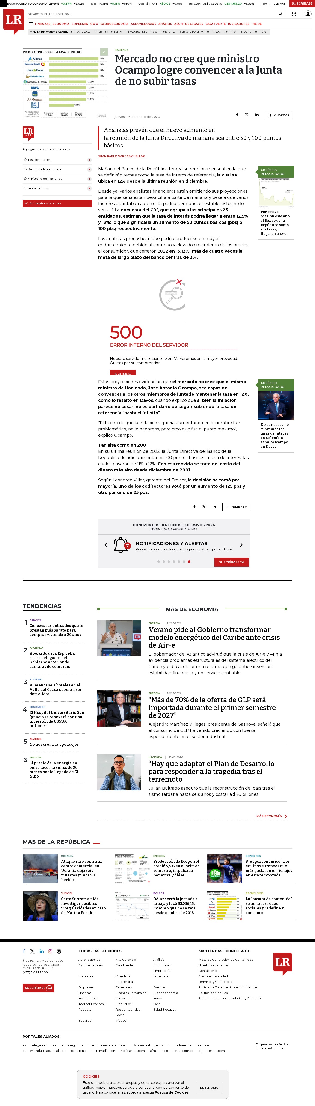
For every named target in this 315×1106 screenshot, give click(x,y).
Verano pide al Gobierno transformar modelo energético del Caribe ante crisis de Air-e (214, 638)
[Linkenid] (43, 952)
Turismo (36, 679)
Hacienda (36, 647)
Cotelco (230, 32)
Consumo (85, 976)
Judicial (67, 893)
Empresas (85, 987)
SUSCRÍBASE (302, 3)
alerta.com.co (183, 1050)
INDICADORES (238, 24)
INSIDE (257, 24)
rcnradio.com (106, 1050)
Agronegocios (89, 959)
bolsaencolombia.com (192, 1045)
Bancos (35, 620)
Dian (217, 32)
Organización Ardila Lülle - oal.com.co (272, 1046)
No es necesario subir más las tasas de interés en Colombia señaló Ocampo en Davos (275, 436)
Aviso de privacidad (213, 976)
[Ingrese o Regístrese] (308, 13)
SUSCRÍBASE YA (231, 562)
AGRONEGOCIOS (143, 24)
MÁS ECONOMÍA (269, 816)
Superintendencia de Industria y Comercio (230, 998)
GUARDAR (281, 115)
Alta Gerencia (126, 959)
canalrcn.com (81, 1050)
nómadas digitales (108, 32)
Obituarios (123, 1004)
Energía (35, 757)
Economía (161, 976)
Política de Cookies (172, 1092)
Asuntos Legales (90, 965)
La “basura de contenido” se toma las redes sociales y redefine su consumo (269, 906)
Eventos (159, 987)
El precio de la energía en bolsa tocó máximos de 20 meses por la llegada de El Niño (54, 770)
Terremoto (249, 32)
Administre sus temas (45, 203)
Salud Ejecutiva (164, 1009)
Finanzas (84, 993)
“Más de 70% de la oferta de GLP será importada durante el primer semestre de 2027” (212, 708)
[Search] (280, 14)
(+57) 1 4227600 (35, 972)
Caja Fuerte (124, 965)
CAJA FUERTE (215, 24)
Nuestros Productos (213, 965)
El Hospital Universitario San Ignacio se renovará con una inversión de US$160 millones (57, 719)
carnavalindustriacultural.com (44, 1050)
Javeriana (82, 32)
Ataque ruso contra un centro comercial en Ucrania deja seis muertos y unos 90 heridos (82, 870)
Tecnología (255, 893)
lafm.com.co (158, 1050)
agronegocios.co (75, 1045)
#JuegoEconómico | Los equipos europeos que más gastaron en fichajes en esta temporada (269, 868)
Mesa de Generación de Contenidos (226, 959)
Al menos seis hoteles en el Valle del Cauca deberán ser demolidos (56, 689)
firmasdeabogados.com (152, 1045)
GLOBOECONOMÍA (114, 24)
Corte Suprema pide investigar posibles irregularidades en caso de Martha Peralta (83, 906)
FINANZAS (42, 24)
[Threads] (61, 952)
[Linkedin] (257, 115)
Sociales (84, 1020)
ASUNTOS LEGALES (188, 24)
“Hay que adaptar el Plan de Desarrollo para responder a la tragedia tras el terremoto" (211, 772)
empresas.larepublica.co (110, 1045)
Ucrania (67, 856)
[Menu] (31, 24)
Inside (157, 998)
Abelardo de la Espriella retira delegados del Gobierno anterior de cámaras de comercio (52, 660)
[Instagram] (52, 952)
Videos (121, 1020)
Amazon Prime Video (194, 32)
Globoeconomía (165, 993)
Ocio (157, 1004)
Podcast (84, 1009)
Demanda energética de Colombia (150, 32)
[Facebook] (237, 115)
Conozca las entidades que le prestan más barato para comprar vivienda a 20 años (56, 630)
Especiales (124, 987)
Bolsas (158, 893)
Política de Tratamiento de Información (228, 987)
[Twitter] (247, 115)
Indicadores (87, 998)
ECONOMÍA (61, 24)
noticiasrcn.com (133, 1050)
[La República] (13, 22)
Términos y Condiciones (216, 982)
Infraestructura (126, 998)
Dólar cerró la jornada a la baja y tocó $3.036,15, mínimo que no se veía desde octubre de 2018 (175, 906)
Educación (37, 707)
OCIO (94, 24)
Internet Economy (91, 1004)
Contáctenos (208, 970)
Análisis (36, 739)
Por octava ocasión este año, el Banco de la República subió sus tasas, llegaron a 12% (276, 223)
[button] (104, 545)
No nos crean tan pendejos (54, 744)
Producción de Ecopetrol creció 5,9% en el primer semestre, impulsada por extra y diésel (176, 868)
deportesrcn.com (211, 1050)
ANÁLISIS (165, 24)
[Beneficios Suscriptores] (294, 13)
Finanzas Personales (131, 993)
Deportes (253, 856)
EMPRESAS (80, 24)
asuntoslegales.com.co (40, 1045)
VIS (264, 32)
